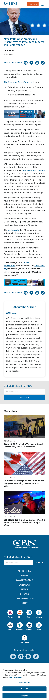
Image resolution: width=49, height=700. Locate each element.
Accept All (24, 695)
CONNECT (24, 584)
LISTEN (24, 603)
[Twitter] (31, 63)
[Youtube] (13, 656)
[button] (42, 4)
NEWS (24, 589)
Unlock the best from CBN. (18, 386)
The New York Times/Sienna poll (19, 82)
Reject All (24, 689)
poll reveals (13, 230)
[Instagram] (28, 656)
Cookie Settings (24, 682)
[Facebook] (26, 63)
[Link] (43, 63)
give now (32, 4)
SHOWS (24, 594)
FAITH (24, 575)
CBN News (9, 50)
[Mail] (37, 63)
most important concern (33, 170)
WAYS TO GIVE (24, 580)
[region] (24, 681)
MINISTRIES (24, 571)
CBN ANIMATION (24, 598)
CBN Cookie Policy (15, 677)
